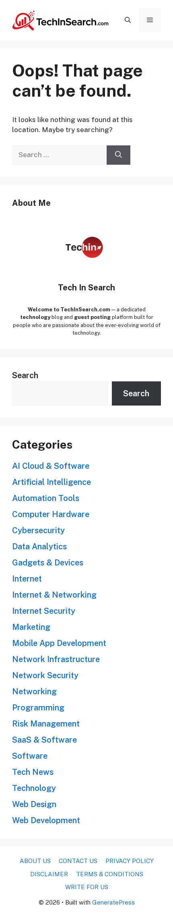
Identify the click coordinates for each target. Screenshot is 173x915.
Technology (34, 788)
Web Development (46, 820)
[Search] (118, 155)
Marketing (31, 627)
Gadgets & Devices (47, 562)
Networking (34, 691)
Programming (38, 707)
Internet (27, 579)
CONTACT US (78, 860)
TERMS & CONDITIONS (109, 874)
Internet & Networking (54, 595)
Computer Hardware (50, 514)
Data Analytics (39, 546)
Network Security (45, 675)
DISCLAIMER (49, 874)
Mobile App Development (59, 643)
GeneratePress (113, 902)
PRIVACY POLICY (129, 860)
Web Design (34, 804)
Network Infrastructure (56, 659)
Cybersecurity (38, 530)
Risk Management (46, 724)
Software (29, 756)
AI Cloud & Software (50, 466)
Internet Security (43, 611)
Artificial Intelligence (51, 482)
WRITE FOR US (86, 887)
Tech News (33, 772)
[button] (128, 20)
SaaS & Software (44, 740)
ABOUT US (35, 860)
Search (25, 375)
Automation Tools (45, 498)
